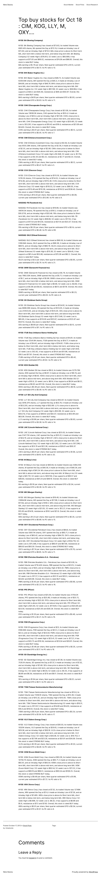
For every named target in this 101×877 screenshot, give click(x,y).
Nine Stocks (8, 5)
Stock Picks (27, 826)
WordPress (93, 872)
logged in (32, 858)
